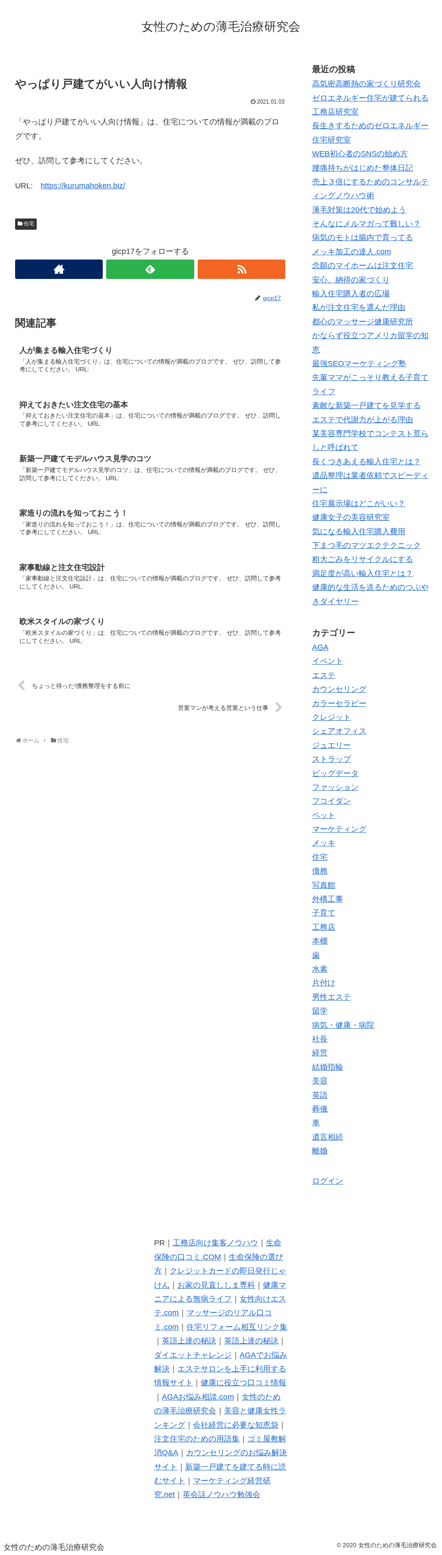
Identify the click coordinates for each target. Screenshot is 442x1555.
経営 (320, 1052)
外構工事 (327, 899)
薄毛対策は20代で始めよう (359, 210)
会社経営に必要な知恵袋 (235, 1425)
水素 (320, 969)
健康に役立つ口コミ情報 (243, 1382)
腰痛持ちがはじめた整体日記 (362, 168)
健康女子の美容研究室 (351, 517)
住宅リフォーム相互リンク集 (236, 1327)
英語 (320, 1095)
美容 (320, 1081)
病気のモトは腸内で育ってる (362, 237)
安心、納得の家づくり (351, 280)
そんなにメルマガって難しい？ (366, 223)
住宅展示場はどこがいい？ (358, 503)
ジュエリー (331, 745)
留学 (320, 1011)
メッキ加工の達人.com (351, 251)
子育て (323, 913)
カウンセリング (339, 689)
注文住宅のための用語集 (197, 1439)
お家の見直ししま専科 (216, 1285)
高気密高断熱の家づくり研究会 (366, 83)
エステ (323, 675)
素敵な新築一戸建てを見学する (366, 405)
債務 (320, 871)
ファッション (335, 787)
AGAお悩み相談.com (198, 1397)
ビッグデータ (335, 773)
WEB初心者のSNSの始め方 (360, 153)
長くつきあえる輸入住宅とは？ (366, 461)
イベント (327, 661)
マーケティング (339, 829)
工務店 (323, 927)
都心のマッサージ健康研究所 (362, 321)
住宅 (29, 224)
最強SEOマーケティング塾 (359, 363)
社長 (320, 1039)
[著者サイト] (59, 269)
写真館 (323, 885)
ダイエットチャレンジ (193, 1355)
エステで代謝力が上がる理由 (362, 419)
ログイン (327, 1181)
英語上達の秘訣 (189, 1340)
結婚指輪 (327, 1067)
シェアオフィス (339, 731)
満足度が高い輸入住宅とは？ (362, 573)
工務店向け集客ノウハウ (215, 1242)
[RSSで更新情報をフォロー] (241, 269)
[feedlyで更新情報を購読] (150, 269)
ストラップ (331, 759)
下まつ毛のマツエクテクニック (366, 545)
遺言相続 (327, 1137)
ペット (323, 815)
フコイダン (331, 801)
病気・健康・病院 (343, 1025)
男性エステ (331, 997)
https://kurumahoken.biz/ (83, 185)
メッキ (323, 843)
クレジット (331, 717)
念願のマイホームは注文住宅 (362, 265)
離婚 (320, 1150)
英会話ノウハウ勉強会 (221, 1494)
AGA (320, 647)
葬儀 (320, 1109)
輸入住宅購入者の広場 (351, 293)
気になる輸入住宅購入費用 (358, 531)
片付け (323, 983)
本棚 (320, 941)
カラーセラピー (339, 703)
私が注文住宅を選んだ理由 (358, 307)
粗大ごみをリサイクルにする (362, 559)
